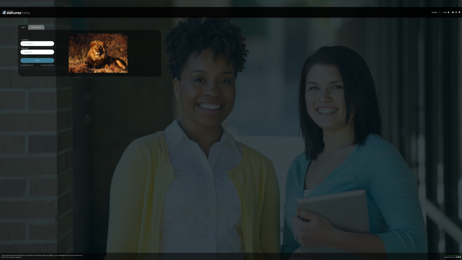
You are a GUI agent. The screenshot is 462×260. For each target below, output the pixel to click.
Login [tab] (23, 27)
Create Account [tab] (36, 27)
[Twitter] (456, 12)
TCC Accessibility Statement (453, 255)
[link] (15, 12)
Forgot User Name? (47, 65)
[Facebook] (453, 12)
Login (37, 60)
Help (446, 12)
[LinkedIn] (459, 12)
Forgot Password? (26, 65)
